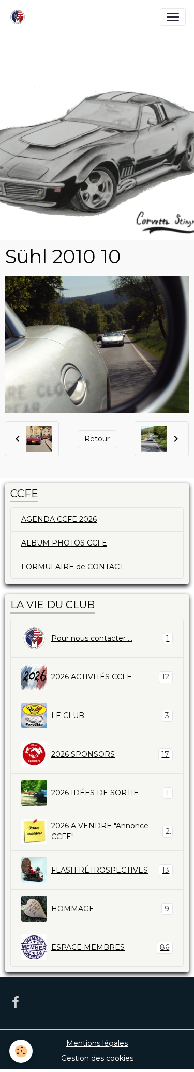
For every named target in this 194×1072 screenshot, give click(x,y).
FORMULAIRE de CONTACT (72, 566)
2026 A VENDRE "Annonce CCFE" (110, 831)
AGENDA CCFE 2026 (59, 519)
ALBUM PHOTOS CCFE (64, 543)
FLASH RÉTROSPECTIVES (110, 870)
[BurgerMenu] (173, 17)
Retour (97, 439)
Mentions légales (97, 1043)
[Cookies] (21, 1051)
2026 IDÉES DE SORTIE (110, 793)
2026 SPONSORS (110, 754)
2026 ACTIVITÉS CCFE (110, 677)
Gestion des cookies (97, 1058)
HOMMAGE (110, 909)
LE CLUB (110, 716)
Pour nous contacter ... (110, 638)
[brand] (19, 17)
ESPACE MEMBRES (110, 947)
